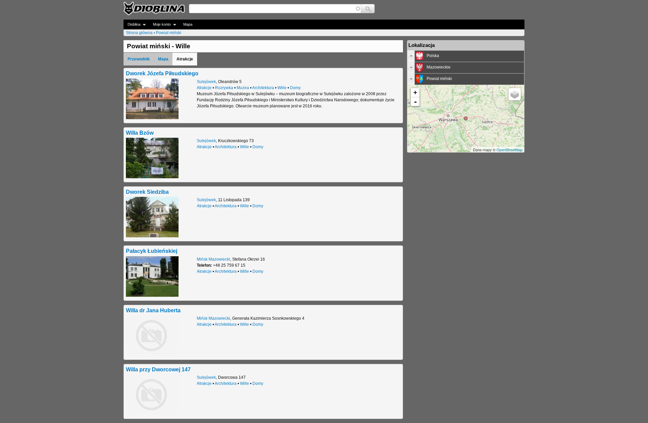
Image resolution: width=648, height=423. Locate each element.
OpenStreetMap (509, 149)
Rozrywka (224, 87)
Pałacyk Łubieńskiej (151, 251)
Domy (295, 87)
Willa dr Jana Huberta (153, 310)
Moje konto (160, 24)
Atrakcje (204, 87)
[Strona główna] (154, 8)
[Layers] (515, 94)
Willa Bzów (140, 133)
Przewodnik (139, 59)
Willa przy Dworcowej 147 (158, 369)
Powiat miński (168, 32)
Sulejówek (206, 81)
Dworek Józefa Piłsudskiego (162, 73)
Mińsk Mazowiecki (213, 259)
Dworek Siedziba (147, 192)
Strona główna (139, 32)
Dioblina (132, 24)
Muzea (243, 87)
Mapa (187, 24)
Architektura (263, 87)
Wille (282, 87)
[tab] (465, 56)
